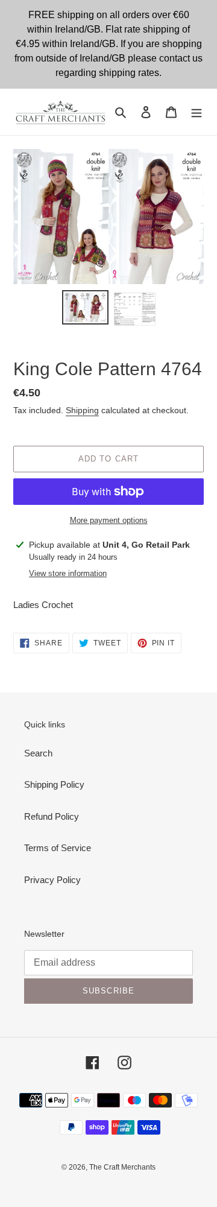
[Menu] (196, 112)
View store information (68, 573)
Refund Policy (51, 816)
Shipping (82, 410)
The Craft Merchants (122, 1167)
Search (38, 753)
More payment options (109, 520)
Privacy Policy (52, 880)
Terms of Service (57, 848)
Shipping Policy (54, 784)
